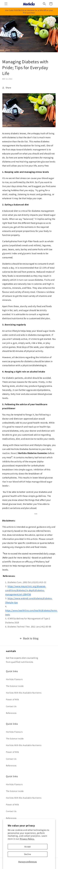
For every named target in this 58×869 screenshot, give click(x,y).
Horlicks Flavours (14, 679)
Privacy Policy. (27, 838)
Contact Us (11, 706)
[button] (6, 3)
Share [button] (8, 87)
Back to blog (30, 638)
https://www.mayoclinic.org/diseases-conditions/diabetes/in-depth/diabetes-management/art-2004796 (25, 590)
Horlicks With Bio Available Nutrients (23, 692)
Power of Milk (12, 699)
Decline (27, 854)
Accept (27, 846)
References (11, 713)
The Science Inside (15, 686)
